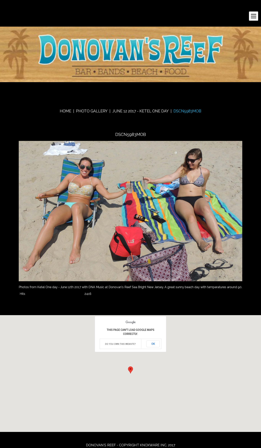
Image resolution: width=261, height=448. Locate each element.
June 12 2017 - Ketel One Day (140, 111)
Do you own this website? (120, 344)
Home (65, 111)
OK (153, 343)
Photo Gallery (92, 111)
